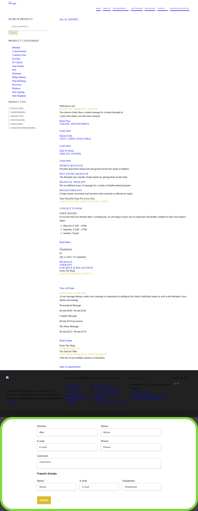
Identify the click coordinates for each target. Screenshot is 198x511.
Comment (42, 456)
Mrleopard (127, 414)
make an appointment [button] (70, 366)
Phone (110, 441)
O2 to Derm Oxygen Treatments (110, 403)
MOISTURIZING (18, 112)
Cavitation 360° (74, 392)
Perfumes (16, 73)
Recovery (17, 84)
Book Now (65, 121)
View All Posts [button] (67, 288)
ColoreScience (19, 51)
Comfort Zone (19, 55)
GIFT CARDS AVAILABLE (75, 138)
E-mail (40, 441)
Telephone (134, 481)
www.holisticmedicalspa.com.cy (147, 399)
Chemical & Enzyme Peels (107, 392)
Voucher (41, 426)
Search (13, 32)
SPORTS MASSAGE (71, 165)
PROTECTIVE (17, 116)
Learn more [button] (65, 131)
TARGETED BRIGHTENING (23, 128)
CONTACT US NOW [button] (71, 208)
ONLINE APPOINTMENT (74, 124)
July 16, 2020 (66, 19)
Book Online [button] (66, 340)
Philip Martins (19, 77)
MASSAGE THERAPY (73, 182)
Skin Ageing (18, 92)
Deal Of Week (67, 150)
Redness (16, 88)
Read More (11, 402)
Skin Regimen (19, 95)
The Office (117, 414)
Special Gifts (66, 135)
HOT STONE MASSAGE (74, 173)
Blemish (16, 47)
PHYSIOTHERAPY (71, 190)
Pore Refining (19, 81)
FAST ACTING (17, 108)
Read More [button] (65, 242)
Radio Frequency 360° (77, 395)
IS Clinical (17, 62)
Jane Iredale (18, 66)
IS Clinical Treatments (105, 388)
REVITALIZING (18, 120)
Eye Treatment (101, 384)
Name (110, 426)
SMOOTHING (17, 124)
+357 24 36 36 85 (140, 392)
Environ (16, 58)
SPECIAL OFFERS (70, 153)
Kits (14, 69)
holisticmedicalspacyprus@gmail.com (149, 395)
